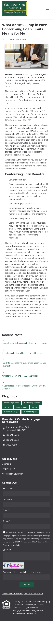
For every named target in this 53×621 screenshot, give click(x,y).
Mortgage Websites (21, 610)
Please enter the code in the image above (22, 572)
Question (7, 550)
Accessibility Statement (12, 474)
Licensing (6, 464)
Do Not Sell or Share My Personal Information (22, 593)
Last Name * (8, 499)
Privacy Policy (8, 469)
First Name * (8, 488)
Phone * (6, 521)
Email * (6, 510)
